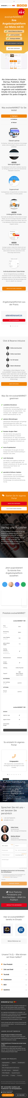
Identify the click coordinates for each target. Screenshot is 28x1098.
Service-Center (5, 1075)
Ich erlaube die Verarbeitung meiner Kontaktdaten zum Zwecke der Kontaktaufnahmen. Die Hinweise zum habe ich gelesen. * (14, 876)
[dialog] (14, 1091)
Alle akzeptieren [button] (7, 1095)
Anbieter (14, 119)
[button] (14, 1092)
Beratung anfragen (14, 503)
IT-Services (19, 1075)
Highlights (15, 116)
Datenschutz (7, 877)
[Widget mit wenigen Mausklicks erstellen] (14, 204)
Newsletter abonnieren (14, 905)
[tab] (14, 965)
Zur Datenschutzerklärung (7, 1091)
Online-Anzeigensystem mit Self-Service (10, 1067)
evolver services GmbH (20, 1081)
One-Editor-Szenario (6, 1070)
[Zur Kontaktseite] (20, 6)
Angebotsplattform (6, 1062)
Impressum (13, 1083)
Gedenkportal (15, 1070)
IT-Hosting (13, 1075)
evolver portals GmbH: (5, 1083)
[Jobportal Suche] (14, 181)
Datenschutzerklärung (20, 1083)
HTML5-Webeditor (6, 1072)
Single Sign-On (5, 1065)
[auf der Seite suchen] (18, 6)
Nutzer (15, 122)
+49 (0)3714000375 (9, 818)
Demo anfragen (15, 48)
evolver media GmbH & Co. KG (8, 1081)
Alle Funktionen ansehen (14, 508)
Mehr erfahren (14, 384)
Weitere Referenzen (13, 941)
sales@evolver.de (9, 820)
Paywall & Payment (16, 1072)
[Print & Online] (14, 234)
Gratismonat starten (15, 43)
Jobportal (14, 1062)
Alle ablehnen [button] (21, 1095)
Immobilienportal (21, 1062)
